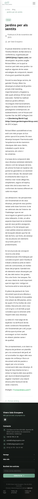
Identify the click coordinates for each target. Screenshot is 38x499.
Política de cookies (28, 492)
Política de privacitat (14, 492)
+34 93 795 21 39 (12, 437)
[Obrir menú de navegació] (34, 3)
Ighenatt (29, 488)
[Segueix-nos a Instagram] (5, 420)
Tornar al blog (13, 401)
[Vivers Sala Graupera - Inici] (7, 3)
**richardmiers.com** (22, 390)
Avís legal (4, 492)
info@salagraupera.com (15, 444)
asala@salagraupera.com (15, 440)
